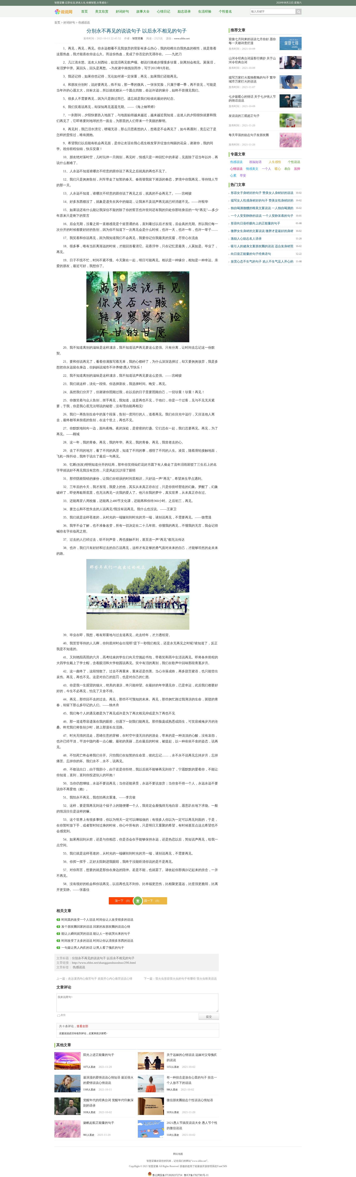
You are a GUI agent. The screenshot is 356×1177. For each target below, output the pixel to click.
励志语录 (184, 11)
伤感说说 (84, 22)
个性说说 (294, 162)
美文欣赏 (101, 11)
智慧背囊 (63, 10)
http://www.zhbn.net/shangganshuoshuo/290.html (104, 962)
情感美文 (252, 168)
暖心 (278, 168)
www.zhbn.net (182, 38)
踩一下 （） (152, 900)
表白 (287, 168)
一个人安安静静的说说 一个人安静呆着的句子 (262, 215)
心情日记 (163, 11)
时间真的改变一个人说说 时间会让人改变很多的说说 (97, 919)
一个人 (266, 168)
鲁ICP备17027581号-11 (196, 1175)
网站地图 (178, 1153)
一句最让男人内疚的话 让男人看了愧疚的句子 (92, 947)
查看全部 (82, 1026)
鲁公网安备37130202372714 (167, 1175)
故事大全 (143, 11)
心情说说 (236, 168)
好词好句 (122, 11)
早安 (243, 175)
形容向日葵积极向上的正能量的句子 (255, 223)
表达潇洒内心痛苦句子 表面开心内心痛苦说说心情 (100, 978)
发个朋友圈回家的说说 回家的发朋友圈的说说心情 (95, 926)
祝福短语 (255, 162)
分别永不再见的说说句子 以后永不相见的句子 (103, 958)
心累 (233, 175)
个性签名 (225, 11)
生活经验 (204, 11)
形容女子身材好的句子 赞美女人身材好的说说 (262, 193)
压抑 (297, 168)
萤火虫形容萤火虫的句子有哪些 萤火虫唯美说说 (186, 978)
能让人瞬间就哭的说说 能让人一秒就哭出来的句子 (95, 933)
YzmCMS (222, 1166)
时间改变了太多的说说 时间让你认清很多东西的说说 (97, 940)
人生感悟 (275, 162)
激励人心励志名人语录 (246, 238)
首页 (84, 11)
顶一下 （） (123, 900)
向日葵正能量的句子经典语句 (251, 254)
